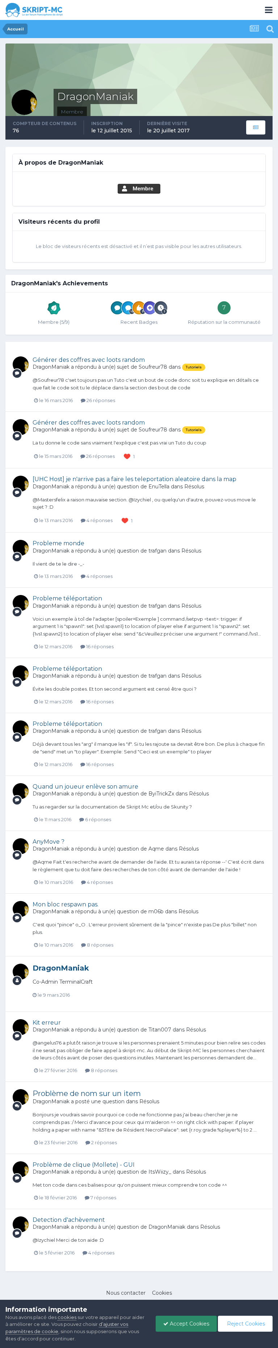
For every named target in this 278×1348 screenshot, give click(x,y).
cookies (67, 1317)
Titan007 (159, 1029)
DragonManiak (51, 367)
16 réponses (99, 646)
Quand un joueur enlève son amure (85, 786)
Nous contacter (126, 1293)
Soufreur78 (153, 367)
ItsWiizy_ (159, 1172)
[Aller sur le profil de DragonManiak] (21, 364)
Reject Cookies (245, 1323)
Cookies (162, 1293)
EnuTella (158, 486)
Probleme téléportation (67, 598)
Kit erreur (47, 1022)
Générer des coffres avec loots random (89, 359)
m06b (156, 911)
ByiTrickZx (161, 793)
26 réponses (100, 400)
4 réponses (99, 520)
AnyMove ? (48, 841)
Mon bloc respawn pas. (65, 904)
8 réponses (99, 945)
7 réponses (102, 1197)
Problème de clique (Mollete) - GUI (84, 1164)
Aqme (156, 848)
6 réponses (97, 819)
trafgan (157, 550)
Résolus (194, 486)
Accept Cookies (188, 1323)
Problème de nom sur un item (87, 1093)
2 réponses (103, 1142)
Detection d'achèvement (69, 1219)
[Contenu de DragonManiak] (255, 127)
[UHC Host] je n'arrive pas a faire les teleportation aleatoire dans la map (134, 479)
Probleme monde (58, 543)
